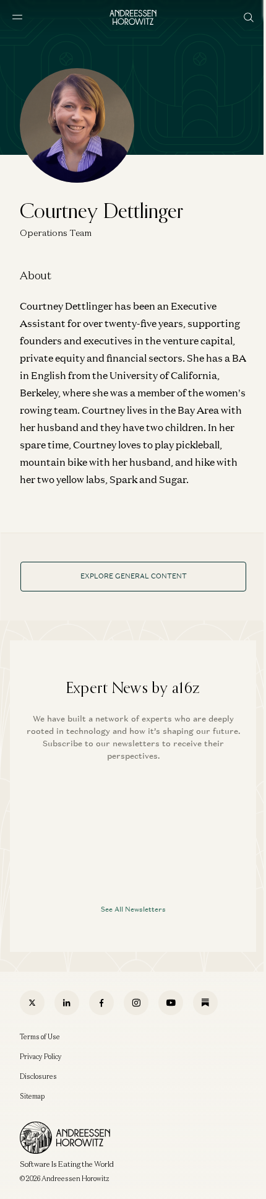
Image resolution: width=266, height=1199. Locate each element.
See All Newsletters (133, 909)
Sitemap (32, 1096)
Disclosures (38, 1076)
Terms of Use (40, 1036)
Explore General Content (133, 576)
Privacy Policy (41, 1056)
